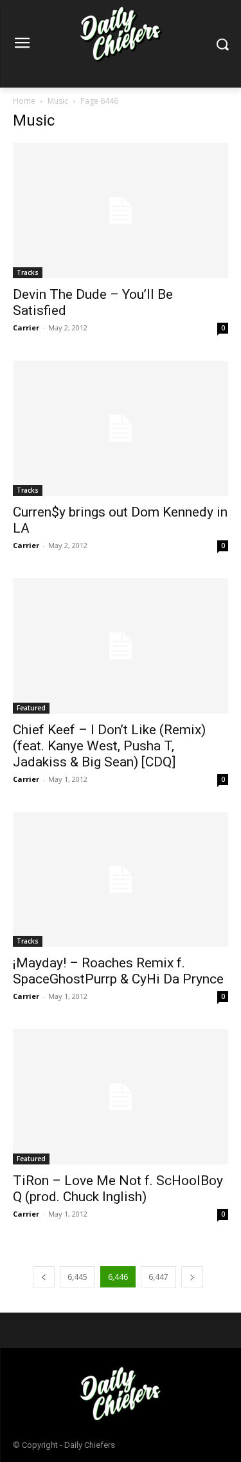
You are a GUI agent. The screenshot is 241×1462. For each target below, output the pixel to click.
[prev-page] (44, 1276)
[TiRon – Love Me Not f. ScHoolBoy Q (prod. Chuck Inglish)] (120, 1096)
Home (24, 100)
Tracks (28, 272)
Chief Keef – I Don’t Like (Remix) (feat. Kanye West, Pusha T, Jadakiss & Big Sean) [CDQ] (109, 746)
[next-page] (192, 1276)
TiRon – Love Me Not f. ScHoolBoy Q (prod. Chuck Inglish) (118, 1188)
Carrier (26, 327)
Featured (31, 707)
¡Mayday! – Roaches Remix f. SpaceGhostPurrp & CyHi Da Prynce (118, 971)
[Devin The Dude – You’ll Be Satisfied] (120, 210)
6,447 (158, 1276)
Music (58, 100)
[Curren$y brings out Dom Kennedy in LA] (120, 428)
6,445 (77, 1276)
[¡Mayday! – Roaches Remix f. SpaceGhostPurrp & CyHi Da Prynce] (120, 879)
